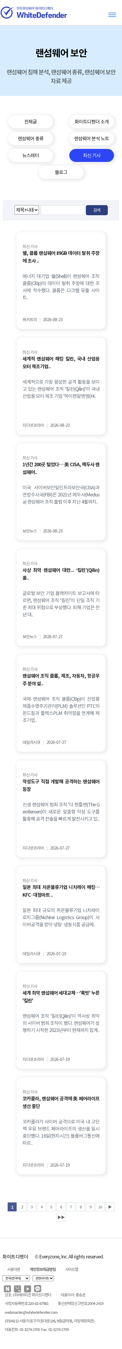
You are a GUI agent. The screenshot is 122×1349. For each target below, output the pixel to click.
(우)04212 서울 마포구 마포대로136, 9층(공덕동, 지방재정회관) (49, 1321)
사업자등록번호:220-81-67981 (26, 1303)
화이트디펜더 (15, 1257)
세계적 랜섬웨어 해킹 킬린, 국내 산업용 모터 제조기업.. (61, 363)
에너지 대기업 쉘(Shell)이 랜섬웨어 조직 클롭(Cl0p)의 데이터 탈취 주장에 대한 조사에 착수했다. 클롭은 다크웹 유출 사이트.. (61, 286)
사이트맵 (71, 1269)
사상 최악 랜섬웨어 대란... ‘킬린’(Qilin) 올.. (61, 574)
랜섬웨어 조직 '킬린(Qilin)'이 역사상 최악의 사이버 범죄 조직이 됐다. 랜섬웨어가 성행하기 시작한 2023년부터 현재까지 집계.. (61, 1023)
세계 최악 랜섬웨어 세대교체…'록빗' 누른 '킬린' (61, 997)
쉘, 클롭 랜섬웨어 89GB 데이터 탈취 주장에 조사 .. (61, 257)
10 (100, 1207)
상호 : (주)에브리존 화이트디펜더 (28, 1294)
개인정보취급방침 (43, 1269)
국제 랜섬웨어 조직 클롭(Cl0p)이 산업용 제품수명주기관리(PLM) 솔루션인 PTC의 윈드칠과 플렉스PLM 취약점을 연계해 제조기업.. (61, 709)
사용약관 (13, 1269)
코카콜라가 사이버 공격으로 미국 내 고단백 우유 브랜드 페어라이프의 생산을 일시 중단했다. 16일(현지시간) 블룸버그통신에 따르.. (61, 1132)
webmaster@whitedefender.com (31, 1312)
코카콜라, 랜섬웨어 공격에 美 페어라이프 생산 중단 (61, 1103)
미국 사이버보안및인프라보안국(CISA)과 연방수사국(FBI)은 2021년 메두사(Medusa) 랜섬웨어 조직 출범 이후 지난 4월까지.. (61, 495)
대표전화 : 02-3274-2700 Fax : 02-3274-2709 (36, 1329)
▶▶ (61, 1217)
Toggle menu (112, 14)
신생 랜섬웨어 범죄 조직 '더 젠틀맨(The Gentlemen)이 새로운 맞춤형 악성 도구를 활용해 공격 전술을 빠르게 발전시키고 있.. (61, 812)
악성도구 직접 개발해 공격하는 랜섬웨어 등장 (61, 785)
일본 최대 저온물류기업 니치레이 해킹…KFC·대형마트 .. (61, 891)
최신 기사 (30, 246)
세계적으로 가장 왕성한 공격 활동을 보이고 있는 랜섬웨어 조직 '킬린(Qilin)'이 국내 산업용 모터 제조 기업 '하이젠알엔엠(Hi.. (61, 389)
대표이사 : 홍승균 (73, 1294)
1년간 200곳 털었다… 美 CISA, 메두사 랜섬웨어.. (61, 468)
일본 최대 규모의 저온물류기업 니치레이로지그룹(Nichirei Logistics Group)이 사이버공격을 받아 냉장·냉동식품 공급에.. (61, 917)
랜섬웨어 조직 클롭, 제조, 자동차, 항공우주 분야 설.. (61, 680)
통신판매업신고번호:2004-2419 (80, 1303)
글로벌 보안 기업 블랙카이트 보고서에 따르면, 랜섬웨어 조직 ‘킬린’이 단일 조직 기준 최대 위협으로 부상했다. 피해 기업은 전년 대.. (61, 604)
